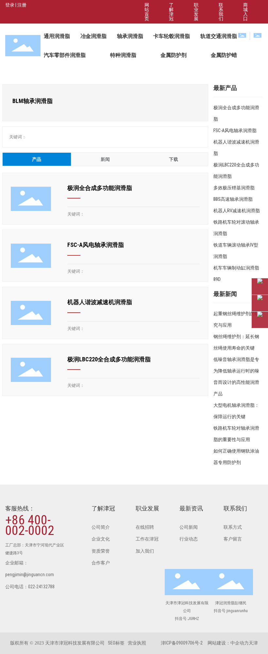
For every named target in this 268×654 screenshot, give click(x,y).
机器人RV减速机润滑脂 (236, 210)
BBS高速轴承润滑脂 (233, 199)
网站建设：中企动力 (228, 642)
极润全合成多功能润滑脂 (99, 187)
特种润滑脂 (123, 55)
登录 (10, 5)
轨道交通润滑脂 (218, 36)
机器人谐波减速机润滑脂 (99, 302)
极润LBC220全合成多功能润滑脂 (109, 359)
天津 (253, 642)
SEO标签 (116, 642)
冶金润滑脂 (93, 36)
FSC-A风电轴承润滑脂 (95, 244)
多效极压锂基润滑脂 (234, 187)
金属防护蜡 (224, 55)
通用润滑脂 (57, 36)
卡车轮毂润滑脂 (171, 36)
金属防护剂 (173, 55)
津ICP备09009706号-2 (182, 642)
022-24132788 (41, 586)
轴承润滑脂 (130, 36)
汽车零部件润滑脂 (65, 55)
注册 (21, 5)
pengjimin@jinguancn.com (29, 574)
